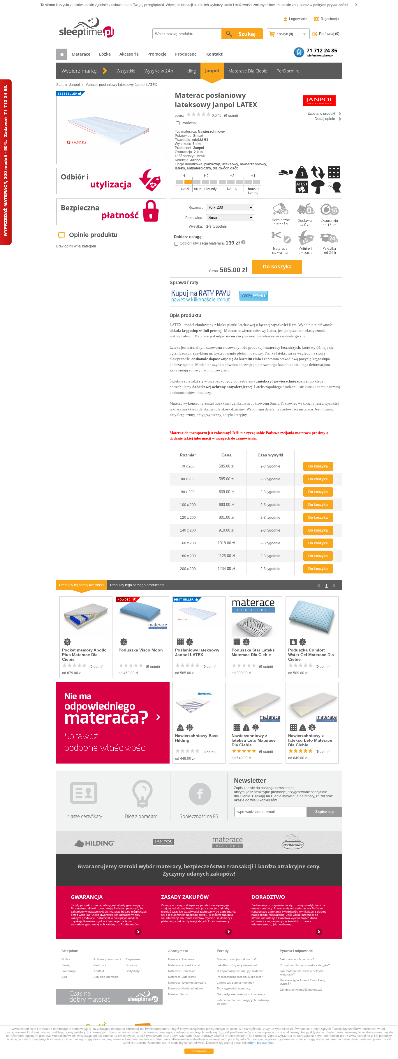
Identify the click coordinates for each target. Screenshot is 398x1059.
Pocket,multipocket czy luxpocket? (240, 976)
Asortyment (178, 951)
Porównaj (329, 34)
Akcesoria (129, 54)
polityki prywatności (260, 1042)
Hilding (189, 71)
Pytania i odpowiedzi (296, 951)
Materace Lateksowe (182, 976)
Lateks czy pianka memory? (235, 982)
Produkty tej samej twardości (81, 585)
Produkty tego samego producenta (137, 585)
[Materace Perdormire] (293, 842)
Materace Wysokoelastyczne (187, 982)
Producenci (186, 54)
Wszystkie (126, 71)
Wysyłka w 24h (159, 71)
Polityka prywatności (107, 959)
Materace (81, 54)
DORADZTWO (268, 897)
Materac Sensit (178, 994)
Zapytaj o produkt (322, 113)
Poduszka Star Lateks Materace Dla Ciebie (253, 652)
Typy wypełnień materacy (233, 988)
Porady (223, 951)
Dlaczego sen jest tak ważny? (237, 959)
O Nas (65, 959)
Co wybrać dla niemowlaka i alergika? (305, 965)
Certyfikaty (133, 971)
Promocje (156, 54)
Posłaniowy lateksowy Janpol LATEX (197, 652)
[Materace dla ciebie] (227, 842)
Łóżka (105, 54)
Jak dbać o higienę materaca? (237, 965)
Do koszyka (277, 267)
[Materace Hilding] (95, 842)
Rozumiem (199, 1051)
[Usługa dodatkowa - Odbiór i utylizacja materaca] (243, 243)
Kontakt (99, 971)
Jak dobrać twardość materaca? (301, 989)
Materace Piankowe (181, 959)
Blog (64, 976)
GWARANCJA (87, 897)
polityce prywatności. (330, 5)
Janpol (212, 71)
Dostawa (131, 965)
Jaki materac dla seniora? (297, 959)
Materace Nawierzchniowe (185, 988)
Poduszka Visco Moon (141, 650)
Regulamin (133, 959)
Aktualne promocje (106, 976)
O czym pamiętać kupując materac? (241, 971)
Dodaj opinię (325, 119)
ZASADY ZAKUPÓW (185, 897)
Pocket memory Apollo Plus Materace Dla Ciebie (84, 655)
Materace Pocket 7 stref (184, 965)
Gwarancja (68, 971)
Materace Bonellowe (182, 971)
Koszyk (284, 34)
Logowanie (298, 19)
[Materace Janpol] (163, 842)
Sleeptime (69, 951)
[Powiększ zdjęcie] (111, 127)
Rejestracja (330, 19)
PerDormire (288, 71)
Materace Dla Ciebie (247, 71)
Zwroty (65, 965)
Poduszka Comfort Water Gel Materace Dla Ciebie (311, 655)
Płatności (100, 965)
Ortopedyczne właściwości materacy (241, 994)
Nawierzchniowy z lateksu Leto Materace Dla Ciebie (254, 740)
